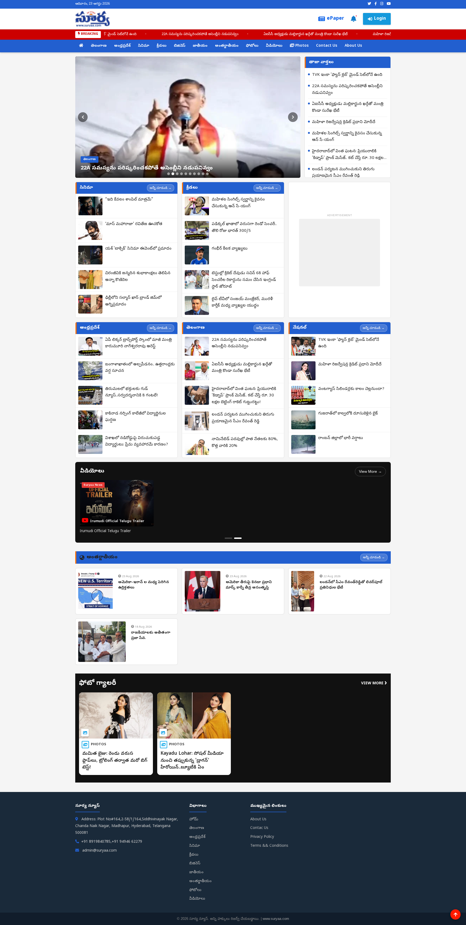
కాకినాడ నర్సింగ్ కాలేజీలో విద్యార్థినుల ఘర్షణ (135, 417)
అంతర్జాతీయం (226, 46)
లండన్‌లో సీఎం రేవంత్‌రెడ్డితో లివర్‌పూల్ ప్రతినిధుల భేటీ (351, 585)
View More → (370, 471)
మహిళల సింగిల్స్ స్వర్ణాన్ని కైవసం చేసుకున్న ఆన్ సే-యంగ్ (347, 137)
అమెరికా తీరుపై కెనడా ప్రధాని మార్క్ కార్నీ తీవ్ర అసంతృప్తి (249, 585)
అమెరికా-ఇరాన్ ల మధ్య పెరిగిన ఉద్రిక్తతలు (143, 585)
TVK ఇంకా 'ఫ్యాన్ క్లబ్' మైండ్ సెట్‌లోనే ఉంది (101, 34)
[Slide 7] (194, 173)
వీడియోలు (274, 46)
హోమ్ (193, 819)
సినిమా (143, 46)
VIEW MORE (374, 684)
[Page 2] (238, 538)
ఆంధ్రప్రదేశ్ (122, 46)
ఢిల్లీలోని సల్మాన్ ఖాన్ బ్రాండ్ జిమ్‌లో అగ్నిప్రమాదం (133, 301)
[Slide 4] (181, 173)
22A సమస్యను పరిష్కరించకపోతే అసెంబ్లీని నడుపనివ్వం (196, 34)
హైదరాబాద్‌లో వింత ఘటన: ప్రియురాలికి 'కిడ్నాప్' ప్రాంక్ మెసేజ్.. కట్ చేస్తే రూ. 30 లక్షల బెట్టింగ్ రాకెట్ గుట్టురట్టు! (347, 155)
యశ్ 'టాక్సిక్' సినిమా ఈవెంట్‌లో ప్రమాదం (138, 248)
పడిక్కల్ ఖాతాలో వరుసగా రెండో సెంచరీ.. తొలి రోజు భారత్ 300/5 (244, 228)
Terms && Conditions (269, 846)
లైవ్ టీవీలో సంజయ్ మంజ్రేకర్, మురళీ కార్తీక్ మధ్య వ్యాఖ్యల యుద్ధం (242, 303)
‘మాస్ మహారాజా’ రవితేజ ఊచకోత (133, 224)
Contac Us (259, 828)
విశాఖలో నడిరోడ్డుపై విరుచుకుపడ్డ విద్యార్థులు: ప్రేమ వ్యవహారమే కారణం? (136, 442)
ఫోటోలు (252, 46)
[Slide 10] (207, 173)
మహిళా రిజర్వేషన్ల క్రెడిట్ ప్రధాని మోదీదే (343, 122)
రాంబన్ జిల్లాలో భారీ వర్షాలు (340, 438)
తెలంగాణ (99, 46)
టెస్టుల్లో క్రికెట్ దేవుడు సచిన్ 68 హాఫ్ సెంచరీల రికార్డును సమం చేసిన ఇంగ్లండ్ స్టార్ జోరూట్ (244, 280)
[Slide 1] (168, 173)
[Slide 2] (173, 173)
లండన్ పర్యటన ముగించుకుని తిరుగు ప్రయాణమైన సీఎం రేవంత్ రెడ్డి (343, 173)
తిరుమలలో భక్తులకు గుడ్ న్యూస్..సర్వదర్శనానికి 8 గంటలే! (131, 392)
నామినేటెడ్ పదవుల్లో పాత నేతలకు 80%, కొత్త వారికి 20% (245, 443)
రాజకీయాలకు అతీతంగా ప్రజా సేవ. (150, 635)
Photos (301, 46)
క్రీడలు (161, 46)
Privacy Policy (262, 837)
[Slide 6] (190, 173)
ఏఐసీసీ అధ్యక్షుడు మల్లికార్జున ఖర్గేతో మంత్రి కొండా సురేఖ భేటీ (301, 34)
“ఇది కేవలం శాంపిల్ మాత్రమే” (129, 199)
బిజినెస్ (179, 46)
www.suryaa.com (276, 919)
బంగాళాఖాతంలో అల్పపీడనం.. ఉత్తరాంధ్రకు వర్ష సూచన (140, 368)
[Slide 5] (185, 173)
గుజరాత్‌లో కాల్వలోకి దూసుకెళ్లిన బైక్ (348, 413)
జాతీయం (200, 46)
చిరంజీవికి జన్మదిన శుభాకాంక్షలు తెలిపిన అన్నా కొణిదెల (137, 277)
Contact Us (326, 46)
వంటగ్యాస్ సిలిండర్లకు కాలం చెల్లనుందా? (351, 389)
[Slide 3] (177, 173)
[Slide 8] (198, 173)
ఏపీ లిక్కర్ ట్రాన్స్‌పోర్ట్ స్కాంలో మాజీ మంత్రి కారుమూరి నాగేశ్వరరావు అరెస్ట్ (138, 343)
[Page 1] (228, 538)
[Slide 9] (203, 173)
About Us (353, 46)
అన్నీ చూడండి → (161, 188)
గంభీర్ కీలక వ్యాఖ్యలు (230, 248)
